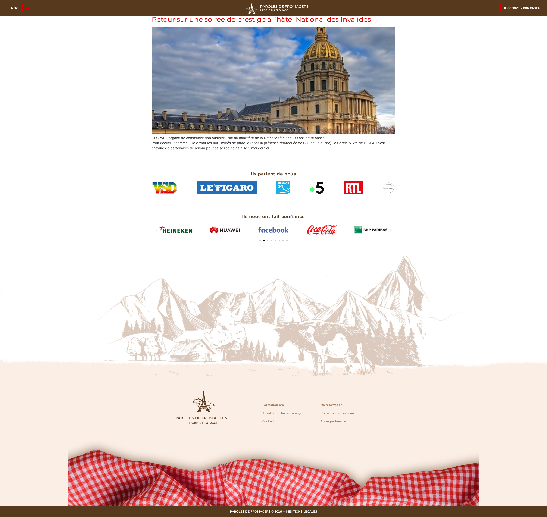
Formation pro (273, 405)
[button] (156, 230)
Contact (268, 421)
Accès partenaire (333, 421)
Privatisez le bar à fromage (282, 413)
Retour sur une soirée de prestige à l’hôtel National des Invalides (261, 19)
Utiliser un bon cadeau (337, 413)
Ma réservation (332, 405)
